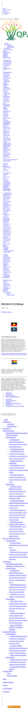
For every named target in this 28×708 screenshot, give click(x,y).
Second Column (11, 437)
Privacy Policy (9, 404)
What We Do (9, 394)
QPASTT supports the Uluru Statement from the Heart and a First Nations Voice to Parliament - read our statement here (14, 354)
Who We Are (9, 392)
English (10, 706)
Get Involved (9, 399)
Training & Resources (11, 400)
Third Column (10, 484)
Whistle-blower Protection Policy (13, 403)
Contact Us (8, 402)
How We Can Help (10, 395)
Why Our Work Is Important (12, 396)
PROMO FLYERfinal (6, 312)
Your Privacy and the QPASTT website (15, 406)
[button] (0, 707)
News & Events (7, 671)
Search (16, 19)
